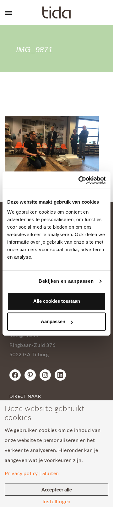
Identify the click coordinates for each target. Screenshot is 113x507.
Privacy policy (21, 473)
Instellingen (56, 501)
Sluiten (50, 473)
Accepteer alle (56, 489)
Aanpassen (53, 321)
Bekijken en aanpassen (66, 281)
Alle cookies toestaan (56, 301)
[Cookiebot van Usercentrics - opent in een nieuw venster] (80, 180)
